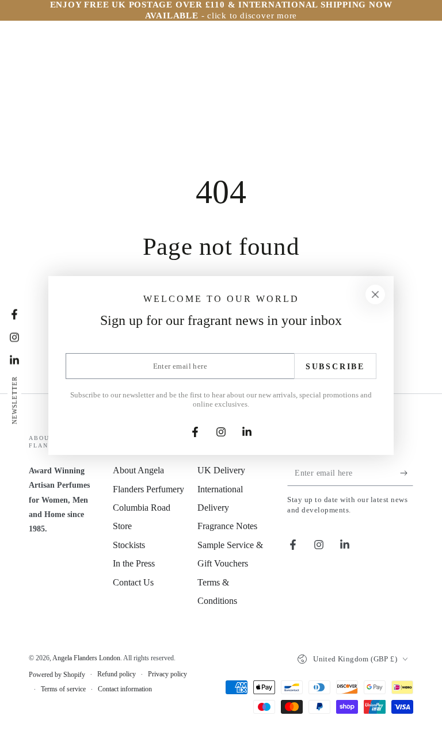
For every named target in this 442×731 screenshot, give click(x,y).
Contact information (125, 689)
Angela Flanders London (86, 658)
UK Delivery (221, 470)
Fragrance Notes (227, 526)
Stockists (129, 545)
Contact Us (133, 582)
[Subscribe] (406, 472)
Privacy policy (167, 674)
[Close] (375, 294)
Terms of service (63, 689)
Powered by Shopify (57, 675)
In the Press (134, 563)
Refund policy (116, 674)
